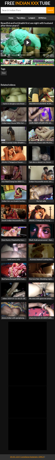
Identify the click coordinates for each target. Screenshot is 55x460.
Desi (4, 73)
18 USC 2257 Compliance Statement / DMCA (27, 457)
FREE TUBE (27, 3)
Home (11, 18)
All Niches (42, 18)
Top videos (20, 18)
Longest (32, 18)
